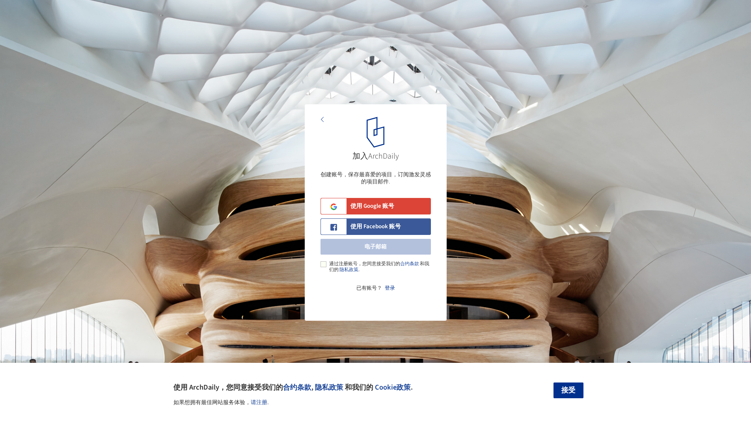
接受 (568, 390)
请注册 (259, 403)
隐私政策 (348, 269)
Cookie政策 (393, 387)
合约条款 (409, 264)
